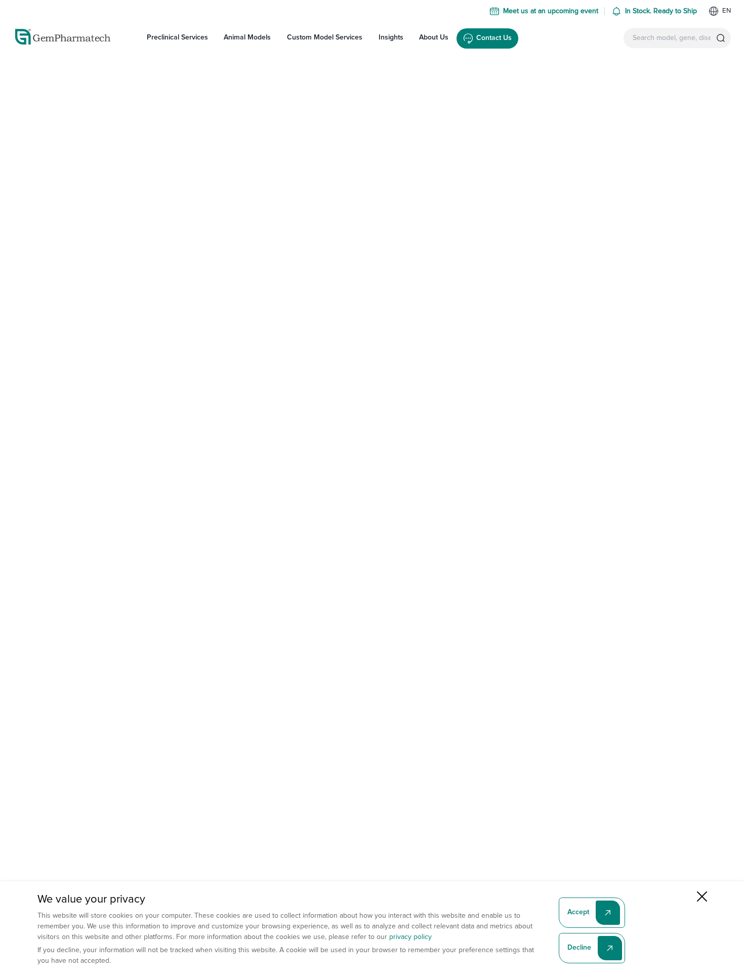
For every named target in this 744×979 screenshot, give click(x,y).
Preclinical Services (177, 37)
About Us (433, 37)
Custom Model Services (324, 37)
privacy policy (410, 937)
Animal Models (247, 37)
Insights (391, 37)
